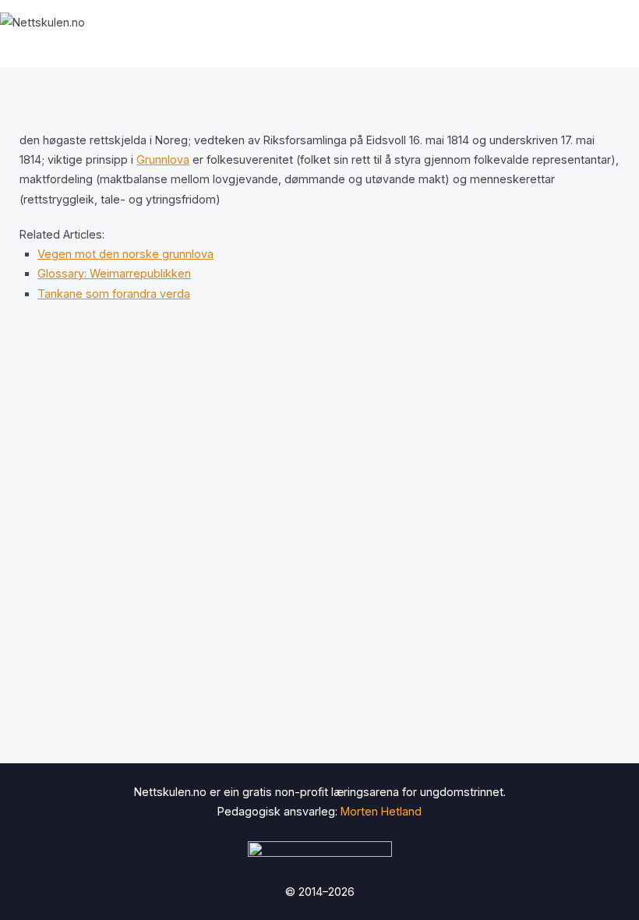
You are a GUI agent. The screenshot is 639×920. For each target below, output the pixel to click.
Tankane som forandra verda (113, 293)
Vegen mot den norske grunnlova (125, 253)
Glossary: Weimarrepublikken (114, 273)
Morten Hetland (381, 811)
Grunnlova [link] (162, 159)
